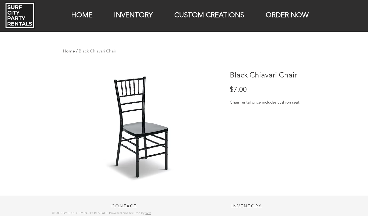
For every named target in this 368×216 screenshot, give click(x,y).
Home (69, 51)
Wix (148, 213)
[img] (20, 27)
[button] (126, 15)
